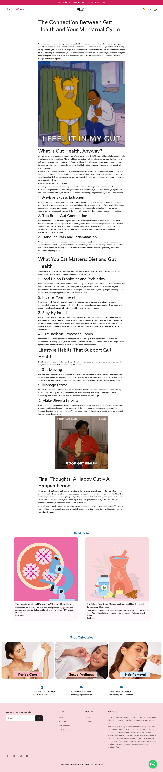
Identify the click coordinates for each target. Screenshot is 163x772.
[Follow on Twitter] (14, 756)
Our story (89, 717)
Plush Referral (63, 730)
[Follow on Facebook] (7, 756)
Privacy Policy (76, 764)
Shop (8, 9)
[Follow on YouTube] (27, 756)
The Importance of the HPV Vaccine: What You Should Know (43, 604)
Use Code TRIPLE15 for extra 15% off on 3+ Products (81, 2)
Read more (19, 615)
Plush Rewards (64, 726)
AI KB (101, 764)
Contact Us (62, 721)
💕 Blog (20, 9)
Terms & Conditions (90, 764)
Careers (88, 721)
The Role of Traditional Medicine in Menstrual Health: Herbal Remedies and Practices (115, 605)
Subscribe (39, 718)
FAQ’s (60, 717)
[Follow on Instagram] (20, 756)
